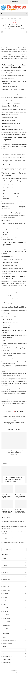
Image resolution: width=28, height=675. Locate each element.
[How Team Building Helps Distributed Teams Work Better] (21, 504)
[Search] (26, 14)
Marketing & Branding (15, 659)
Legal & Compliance (11, 18)
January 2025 (6, 614)
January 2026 (6, 576)
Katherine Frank (11, 28)
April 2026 (5, 565)
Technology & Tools (15, 662)
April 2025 (5, 604)
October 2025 (6, 586)
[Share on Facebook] (17, 411)
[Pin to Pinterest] (20, 411)
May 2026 (5, 562)
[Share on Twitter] (18, 411)
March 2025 (5, 607)
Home (2, 18)
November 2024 (6, 621)
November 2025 (6, 583)
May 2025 (5, 600)
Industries (15, 650)
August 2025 (5, 593)
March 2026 (5, 569)
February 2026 (6, 572)
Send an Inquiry (14, 1)
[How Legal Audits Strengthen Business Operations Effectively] (14, 440)
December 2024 (6, 618)
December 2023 (6, 625)
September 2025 (6, 590)
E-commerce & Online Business (15, 640)
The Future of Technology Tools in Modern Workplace (6, 511)
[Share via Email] (22, 411)
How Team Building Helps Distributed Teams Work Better (20, 511)
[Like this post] (15, 411)
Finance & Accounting (15, 643)
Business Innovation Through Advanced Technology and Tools (7, 496)
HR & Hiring (15, 646)
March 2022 (5, 628)
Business (15, 637)
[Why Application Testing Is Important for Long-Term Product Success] (14, 474)
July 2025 (5, 597)
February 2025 (6, 611)
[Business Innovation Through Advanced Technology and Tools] (7, 489)
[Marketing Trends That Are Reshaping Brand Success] (21, 489)
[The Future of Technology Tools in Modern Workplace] (7, 504)
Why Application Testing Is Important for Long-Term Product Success (13, 479)
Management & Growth (15, 656)
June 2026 (5, 558)
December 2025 (6, 579)
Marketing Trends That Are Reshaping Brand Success (20, 496)
